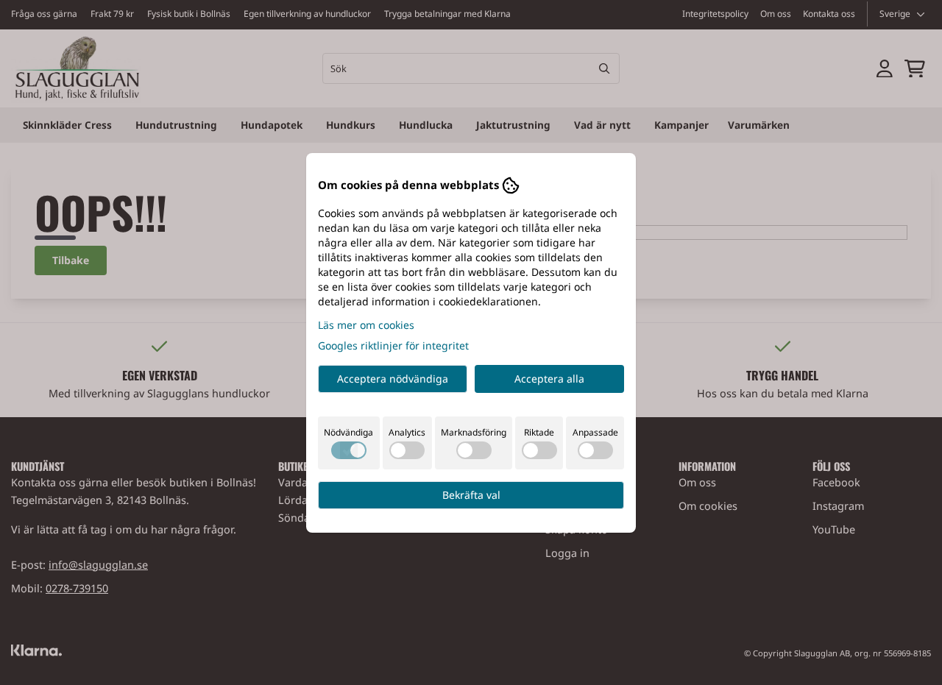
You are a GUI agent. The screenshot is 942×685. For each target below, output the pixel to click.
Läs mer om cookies (366, 325)
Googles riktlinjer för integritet (393, 345)
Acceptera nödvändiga (392, 379)
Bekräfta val (471, 495)
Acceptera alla (549, 379)
